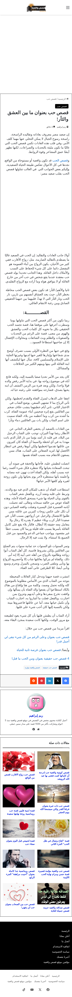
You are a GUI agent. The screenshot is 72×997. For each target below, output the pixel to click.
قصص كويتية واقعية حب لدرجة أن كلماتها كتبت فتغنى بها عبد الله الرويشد (54, 775)
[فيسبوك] (65, 680)
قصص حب (51, 99)
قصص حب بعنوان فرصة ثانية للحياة (39, 650)
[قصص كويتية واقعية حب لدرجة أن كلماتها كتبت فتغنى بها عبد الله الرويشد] (53, 760)
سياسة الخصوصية (60, 951)
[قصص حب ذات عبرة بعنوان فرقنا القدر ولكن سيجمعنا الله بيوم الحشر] (53, 794)
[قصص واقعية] (36, 7)
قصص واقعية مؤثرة (32, 667)
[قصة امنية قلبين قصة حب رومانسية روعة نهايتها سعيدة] (19, 796)
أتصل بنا (65, 941)
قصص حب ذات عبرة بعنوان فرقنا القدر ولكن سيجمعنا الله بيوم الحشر (54, 809)
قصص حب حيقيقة (50, 667)
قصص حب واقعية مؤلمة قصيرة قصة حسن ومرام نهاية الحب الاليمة (53, 874)
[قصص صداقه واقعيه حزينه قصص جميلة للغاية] (53, 893)
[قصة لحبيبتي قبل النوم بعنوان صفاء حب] (19, 828)
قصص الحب (60, 160)
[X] (57, 680)
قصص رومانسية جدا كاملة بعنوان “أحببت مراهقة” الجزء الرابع (20, 874)
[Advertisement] (36, 54)
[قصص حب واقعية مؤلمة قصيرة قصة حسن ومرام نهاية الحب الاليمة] (53, 859)
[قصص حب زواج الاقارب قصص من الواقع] (19, 761)
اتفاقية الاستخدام (61, 946)
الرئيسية (62, 99)
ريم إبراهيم (61, 127)
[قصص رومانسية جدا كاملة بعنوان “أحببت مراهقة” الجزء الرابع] (19, 859)
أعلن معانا (64, 936)
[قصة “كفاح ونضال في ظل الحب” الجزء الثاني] (53, 828)
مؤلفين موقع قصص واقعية (56, 962)
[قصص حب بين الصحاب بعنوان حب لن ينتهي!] (19, 892)
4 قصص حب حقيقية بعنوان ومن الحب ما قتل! (40, 658)
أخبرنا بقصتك (63, 957)
